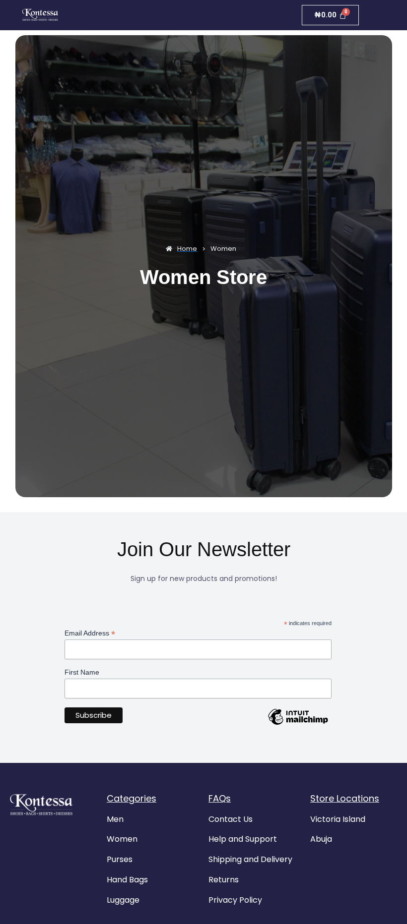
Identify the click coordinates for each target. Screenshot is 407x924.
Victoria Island (337, 819)
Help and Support (242, 839)
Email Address (90, 633)
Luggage (123, 900)
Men (115, 819)
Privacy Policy (235, 900)
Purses (120, 859)
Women (122, 839)
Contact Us (230, 819)
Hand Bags (127, 879)
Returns (223, 879)
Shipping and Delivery (250, 859)
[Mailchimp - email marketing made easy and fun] (298, 724)
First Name (82, 672)
